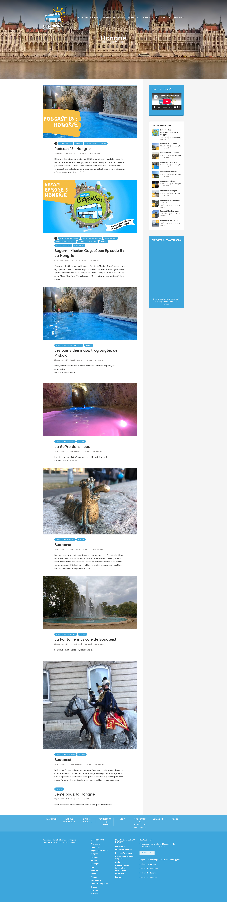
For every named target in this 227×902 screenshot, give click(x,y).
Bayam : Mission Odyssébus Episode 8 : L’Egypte (169, 132)
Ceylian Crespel (76, 644)
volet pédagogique (63, 245)
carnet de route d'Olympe (65, 242)
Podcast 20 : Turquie (168, 143)
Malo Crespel (75, 451)
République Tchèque (99, 850)
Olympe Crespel (76, 764)
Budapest (63, 544)
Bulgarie (94, 854)
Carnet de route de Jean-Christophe (69, 345)
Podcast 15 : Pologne (168, 191)
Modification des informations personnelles (140, 823)
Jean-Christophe (71, 153)
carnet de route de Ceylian (65, 634)
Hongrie (79, 143)
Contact (165, 18)
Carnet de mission (149, 18)
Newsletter (179, 18)
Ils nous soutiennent (69, 820)
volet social (78, 245)
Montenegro (96, 880)
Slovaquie (95, 864)
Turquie (94, 860)
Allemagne (95, 844)
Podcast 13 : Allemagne (169, 211)
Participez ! (131, 18)
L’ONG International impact (87, 18)
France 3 (175, 819)
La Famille (69, 799)
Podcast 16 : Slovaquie (169, 181)
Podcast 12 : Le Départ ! (169, 220)
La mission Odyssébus (112, 18)
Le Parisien (158, 819)
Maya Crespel (75, 549)
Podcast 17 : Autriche (168, 172)
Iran (92, 867)
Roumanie (95, 847)
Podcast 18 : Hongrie (72, 148)
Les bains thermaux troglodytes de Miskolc (86, 353)
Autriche (94, 894)
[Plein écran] (178, 107)
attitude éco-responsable (69, 238)
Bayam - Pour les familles (92, 238)
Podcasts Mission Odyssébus (96, 143)
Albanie (94, 877)
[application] (166, 101)
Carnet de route (66, 143)
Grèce (93, 874)
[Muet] (174, 107)
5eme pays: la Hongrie (74, 794)
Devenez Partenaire (87, 820)
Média (122, 819)
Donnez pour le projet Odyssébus (104, 822)
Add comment (95, 153)
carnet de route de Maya (88, 242)
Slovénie (94, 890)
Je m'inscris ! (147, 853)
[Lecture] (155, 107)
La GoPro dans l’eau (72, 446)
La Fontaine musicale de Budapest (85, 639)
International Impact (68, 840)
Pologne (94, 857)
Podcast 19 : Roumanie (169, 153)
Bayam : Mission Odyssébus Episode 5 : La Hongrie (89, 253)
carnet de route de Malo (65, 441)
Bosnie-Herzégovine (99, 884)
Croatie (94, 887)
